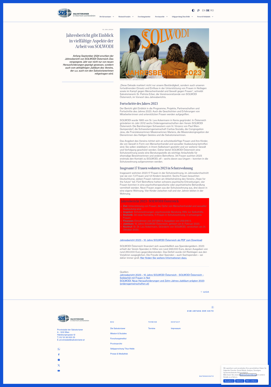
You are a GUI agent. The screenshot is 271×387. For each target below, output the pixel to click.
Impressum (176, 328)
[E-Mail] (58, 370)
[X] (58, 365)
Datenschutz (206, 376)
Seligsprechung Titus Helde (122, 348)
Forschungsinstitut (118, 338)
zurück (206, 292)
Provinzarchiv (116, 343)
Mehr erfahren (251, 381)
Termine (151, 328)
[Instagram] (58, 359)
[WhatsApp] (58, 349)
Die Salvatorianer (117, 328)
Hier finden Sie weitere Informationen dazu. (163, 257)
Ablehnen (239, 381)
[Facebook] (58, 354)
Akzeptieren (229, 381)
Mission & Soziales (118, 333)
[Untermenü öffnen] (113, 16)
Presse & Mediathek (119, 354)
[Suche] (198, 10)
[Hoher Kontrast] (193, 10)
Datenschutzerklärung (248, 375)
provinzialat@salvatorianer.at (72, 340)
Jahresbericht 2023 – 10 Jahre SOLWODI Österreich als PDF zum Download (161, 240)
